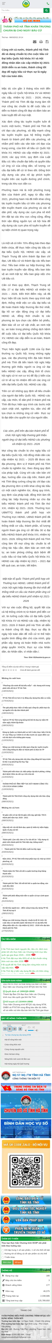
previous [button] (5, 1029)
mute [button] (26, 1030)
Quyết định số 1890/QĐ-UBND (20, 987)
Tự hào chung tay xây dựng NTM (18, 1035)
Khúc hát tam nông (12, 1054)
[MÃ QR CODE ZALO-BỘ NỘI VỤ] (26, 1167)
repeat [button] (29, 1027)
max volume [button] (37, 1030)
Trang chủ (26, 1310)
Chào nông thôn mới (13, 1045)
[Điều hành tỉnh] (26, 1210)
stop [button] (20, 1029)
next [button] (15, 1029)
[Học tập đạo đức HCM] (26, 19)
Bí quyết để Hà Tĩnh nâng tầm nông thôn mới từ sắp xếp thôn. (24, 963)
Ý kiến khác (9, 1257)
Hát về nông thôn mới (13, 1040)
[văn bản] (26, 1220)
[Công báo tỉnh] (26, 1200)
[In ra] (41, 41)
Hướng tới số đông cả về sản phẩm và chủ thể (25, 1253)
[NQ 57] (26, 1076)
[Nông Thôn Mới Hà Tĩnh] (26, 4)
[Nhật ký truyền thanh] (26, 1230)
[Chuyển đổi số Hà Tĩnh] (26, 1106)
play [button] (10, 1029)
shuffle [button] (33, 1027)
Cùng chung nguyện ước (14, 1049)
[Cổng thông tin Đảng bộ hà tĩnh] (26, 1088)
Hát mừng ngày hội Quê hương (17, 1064)
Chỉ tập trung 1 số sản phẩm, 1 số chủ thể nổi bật (27, 1250)
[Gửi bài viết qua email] (35, 41)
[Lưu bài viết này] (48, 41)
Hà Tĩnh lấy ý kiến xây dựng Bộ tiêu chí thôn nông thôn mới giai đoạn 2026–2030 (25, 969)
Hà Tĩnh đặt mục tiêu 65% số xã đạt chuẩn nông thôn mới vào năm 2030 (24, 957)
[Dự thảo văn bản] (26, 1129)
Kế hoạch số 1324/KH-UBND (19, 997)
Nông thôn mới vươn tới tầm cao (17, 1059)
